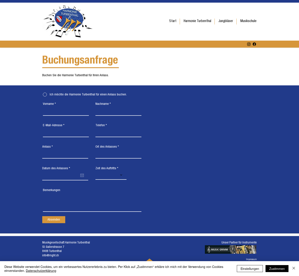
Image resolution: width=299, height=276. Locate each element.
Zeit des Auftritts (105, 168)
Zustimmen (277, 268)
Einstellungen (250, 268)
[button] (197, 21)
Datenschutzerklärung (41, 270)
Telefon (100, 125)
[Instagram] (249, 44)
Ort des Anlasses (106, 146)
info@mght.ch (50, 255)
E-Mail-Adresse (52, 125)
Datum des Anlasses (56, 168)
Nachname (102, 104)
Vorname (48, 104)
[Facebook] (254, 44)
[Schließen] (293, 269)
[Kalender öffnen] (82, 175)
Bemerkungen (51, 190)
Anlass (46, 146)
